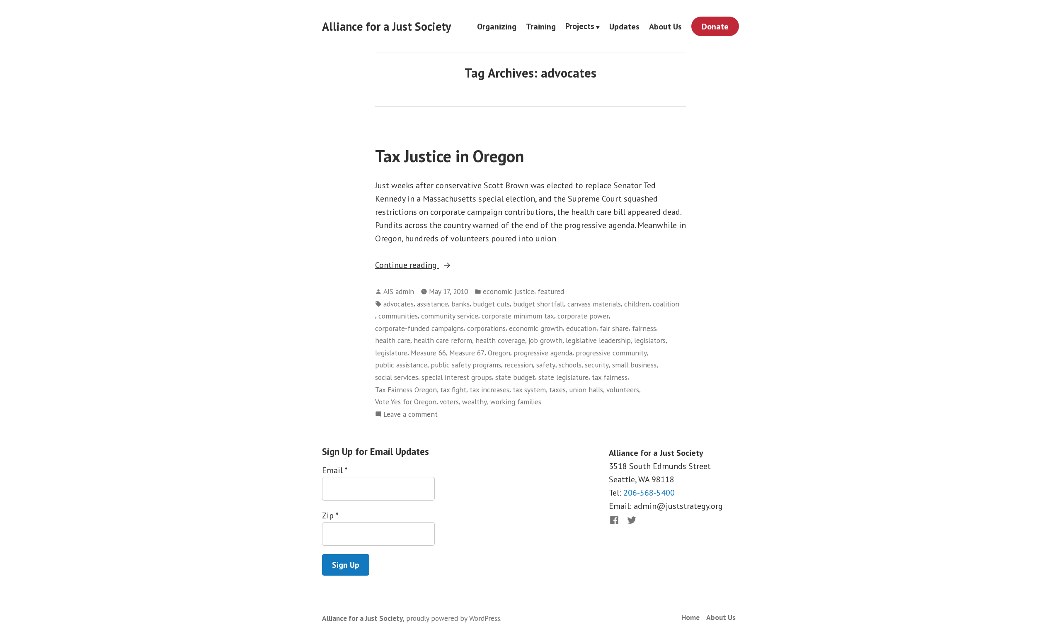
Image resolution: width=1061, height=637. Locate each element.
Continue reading (421, 265)
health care (392, 340)
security (597, 365)
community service (449, 316)
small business (634, 365)
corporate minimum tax (518, 316)
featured (551, 291)
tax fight (453, 389)
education (581, 328)
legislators (650, 340)
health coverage (500, 340)
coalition (666, 304)
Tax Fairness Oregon (406, 389)
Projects (579, 26)
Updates (624, 26)
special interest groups (456, 377)
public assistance (401, 365)
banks (460, 304)
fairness (644, 328)
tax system (529, 389)
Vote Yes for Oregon (405, 401)
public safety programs (466, 365)
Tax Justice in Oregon (449, 156)
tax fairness (609, 377)
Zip (330, 515)
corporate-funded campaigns (419, 328)
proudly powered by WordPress (453, 618)
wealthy (474, 401)
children (636, 304)
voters (449, 401)
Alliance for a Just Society (386, 26)
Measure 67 (466, 352)
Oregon (499, 352)
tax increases (489, 389)
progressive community (611, 352)
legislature (391, 352)
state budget (515, 377)
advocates (398, 304)
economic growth (536, 328)
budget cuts (491, 304)
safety (545, 365)
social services (396, 377)
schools (570, 365)
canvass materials (594, 304)
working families (515, 401)
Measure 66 (428, 352)
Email (334, 470)
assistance (432, 304)
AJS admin (398, 291)
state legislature (563, 377)
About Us (665, 26)
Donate (715, 26)
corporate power (583, 316)
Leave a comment (410, 414)
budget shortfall (538, 304)
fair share (614, 328)
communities (398, 316)
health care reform (443, 340)
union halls (586, 389)
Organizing (496, 26)
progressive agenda (543, 352)
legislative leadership (598, 340)
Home (690, 617)
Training (541, 26)
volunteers (622, 389)
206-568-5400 (649, 492)
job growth (545, 340)
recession (518, 365)
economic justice (508, 291)
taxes (557, 389)
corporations (486, 328)
